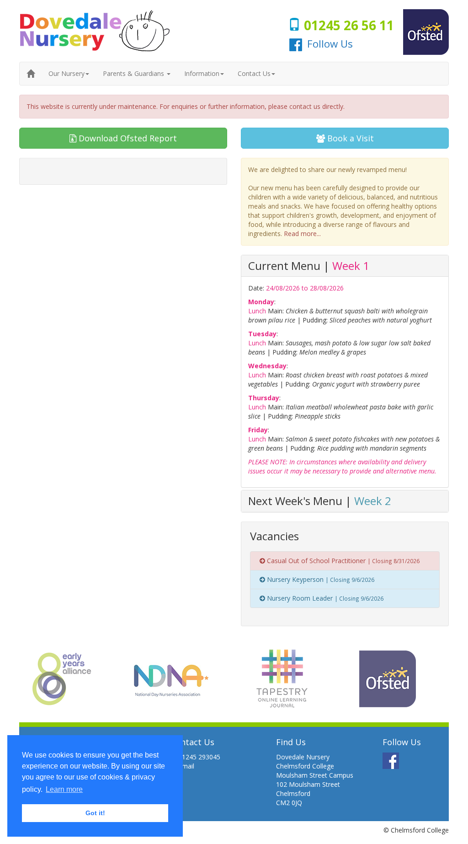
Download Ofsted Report (126, 138)
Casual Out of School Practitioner (342, 560)
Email (186, 766)
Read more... (302, 233)
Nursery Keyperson (319, 579)
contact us (304, 106)
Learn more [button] (64, 789)
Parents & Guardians (134, 73)
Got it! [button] (95, 813)
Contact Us (254, 73)
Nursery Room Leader (324, 598)
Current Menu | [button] (308, 265)
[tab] (344, 265)
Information (201, 73)
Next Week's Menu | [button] (319, 500)
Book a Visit (349, 138)
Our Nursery (66, 73)
